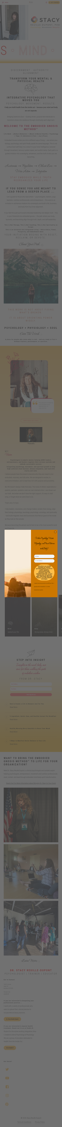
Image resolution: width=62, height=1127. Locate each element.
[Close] (55, 531)
